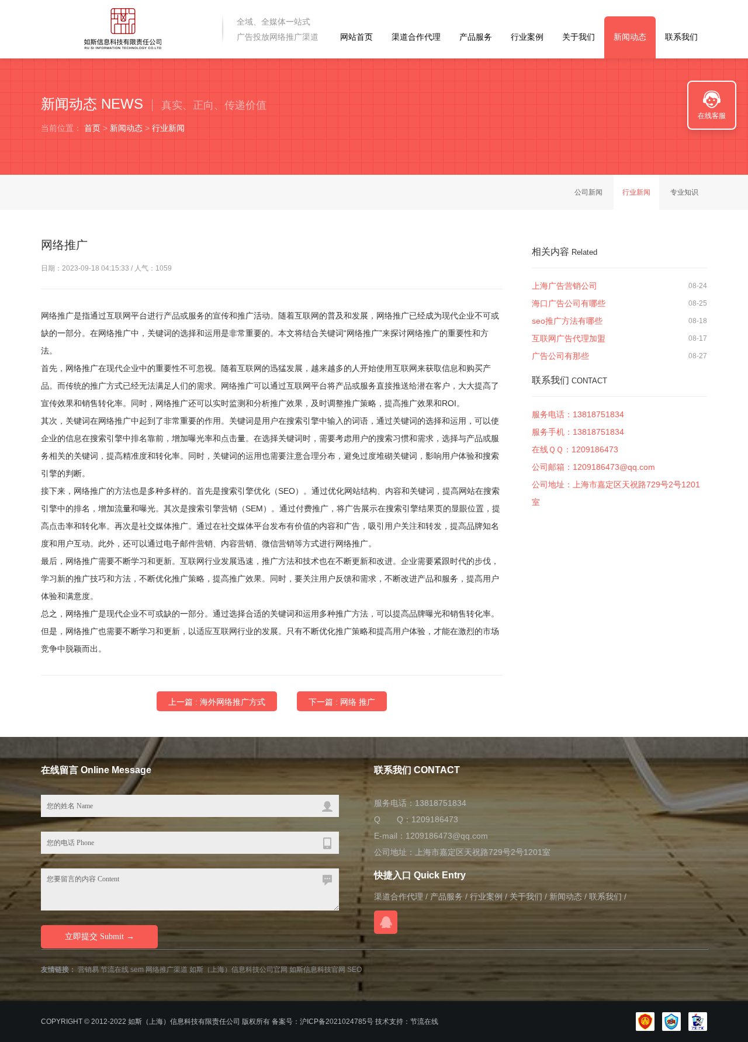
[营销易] (124, 28)
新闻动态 (630, 36)
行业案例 (527, 36)
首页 (92, 128)
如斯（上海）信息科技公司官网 (238, 969)
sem (137, 969)
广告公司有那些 (560, 356)
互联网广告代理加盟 (568, 338)
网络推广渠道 (167, 969)
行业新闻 (168, 128)
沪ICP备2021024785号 (336, 1021)
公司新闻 (588, 192)
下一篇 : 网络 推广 (342, 702)
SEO (354, 969)
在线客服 (712, 116)
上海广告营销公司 (564, 285)
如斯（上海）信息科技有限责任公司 (184, 1021)
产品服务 (475, 36)
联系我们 (681, 36)
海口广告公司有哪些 (568, 303)
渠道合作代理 (416, 36)
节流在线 (115, 969)
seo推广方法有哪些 (567, 321)
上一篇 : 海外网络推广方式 (216, 702)
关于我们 (578, 36)
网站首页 (356, 36)
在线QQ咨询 (385, 922)
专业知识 (684, 192)
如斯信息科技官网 (317, 969)
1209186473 (595, 449)
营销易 (88, 969)
